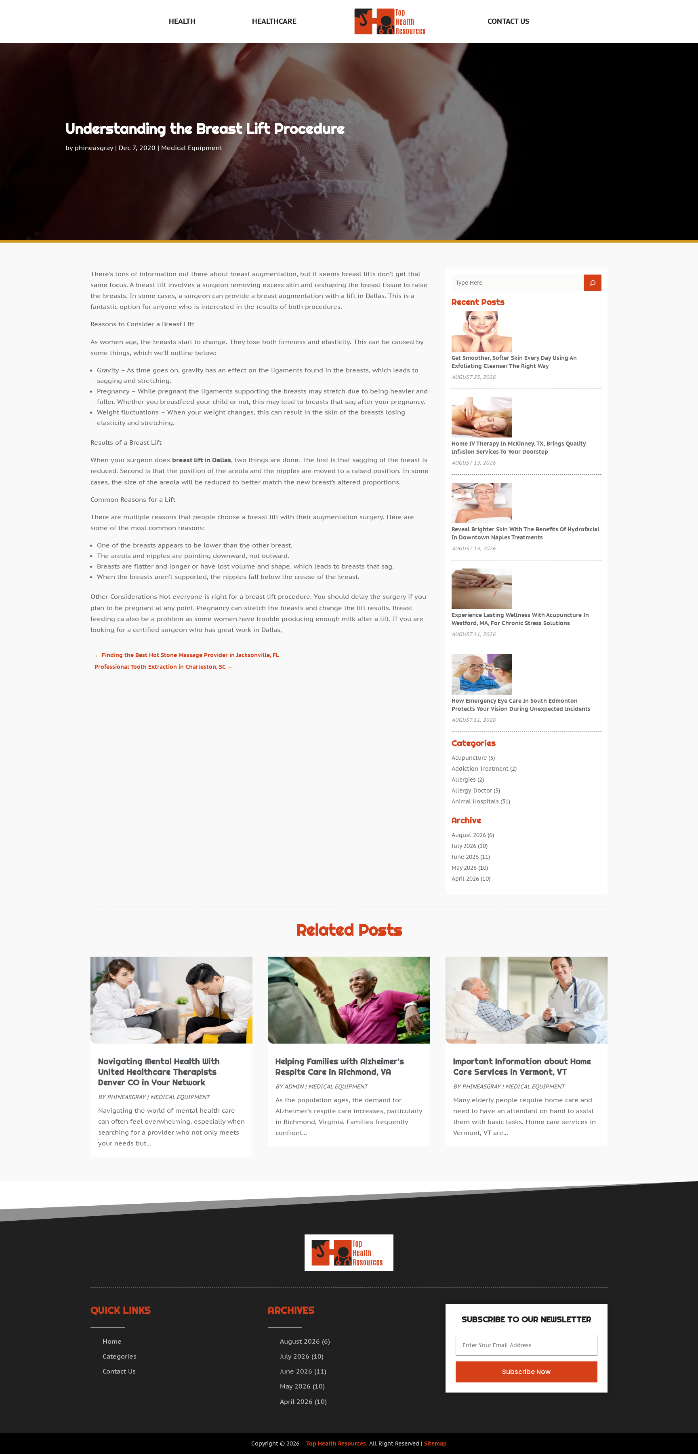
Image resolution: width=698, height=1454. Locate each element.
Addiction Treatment (480, 768)
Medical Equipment (191, 148)
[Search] (592, 283)
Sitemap (435, 1443)
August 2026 (469, 835)
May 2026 (464, 867)
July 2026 (464, 846)
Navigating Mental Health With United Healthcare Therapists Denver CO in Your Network (159, 1072)
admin (293, 1086)
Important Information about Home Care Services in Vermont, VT (522, 1066)
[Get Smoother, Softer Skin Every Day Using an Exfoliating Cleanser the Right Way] (482, 332)
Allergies (464, 779)
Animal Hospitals (475, 801)
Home (112, 1341)
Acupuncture (469, 757)
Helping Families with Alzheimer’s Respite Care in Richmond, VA (339, 1066)
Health (182, 21)
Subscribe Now (526, 1371)
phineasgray (94, 148)
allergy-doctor (472, 790)
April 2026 (465, 878)
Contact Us (508, 21)
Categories (120, 1356)
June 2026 (465, 856)
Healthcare (274, 21)
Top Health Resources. (337, 1443)
